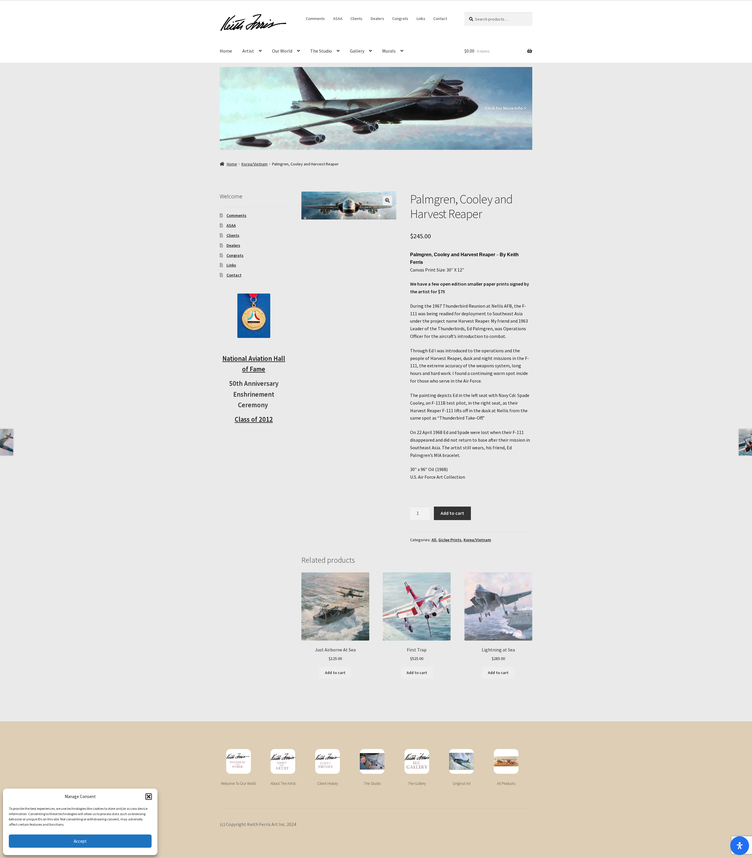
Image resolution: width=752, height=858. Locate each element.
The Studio (321, 51)
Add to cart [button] (335, 672)
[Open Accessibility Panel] (739, 845)
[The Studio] (372, 761)
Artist (248, 51)
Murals (389, 51)
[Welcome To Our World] (238, 761)
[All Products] (506, 761)
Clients (356, 18)
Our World (282, 51)
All (434, 539)
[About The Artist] (283, 761)
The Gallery (417, 783)
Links (421, 18)
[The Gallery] (416, 761)
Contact (440, 18)
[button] (149, 797)
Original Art (462, 783)
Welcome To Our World (238, 783)
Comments (315, 18)
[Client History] (327, 761)
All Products (506, 783)
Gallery (357, 51)
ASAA (338, 18)
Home (226, 51)
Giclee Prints (449, 539)
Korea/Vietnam (254, 164)
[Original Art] (461, 761)
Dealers (377, 18)
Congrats (400, 18)
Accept (80, 841)
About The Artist (283, 783)
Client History (327, 783)
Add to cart (452, 513)
